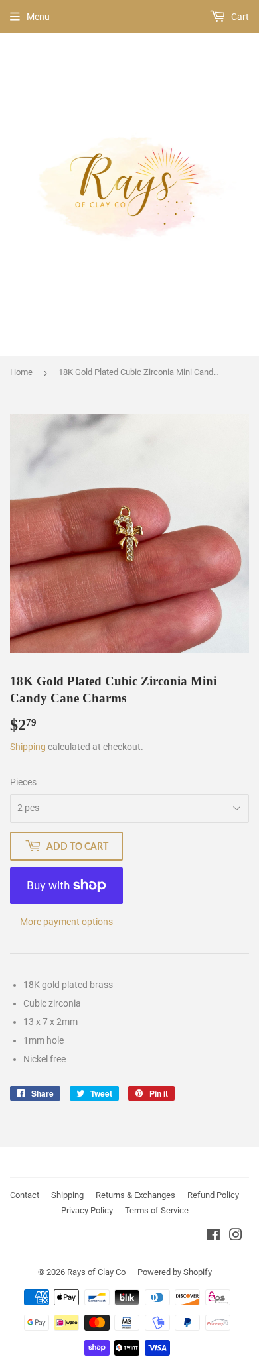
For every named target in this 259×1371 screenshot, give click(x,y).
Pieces (23, 782)
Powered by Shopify (174, 1272)
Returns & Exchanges (135, 1195)
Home (21, 372)
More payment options (66, 921)
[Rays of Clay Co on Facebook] (213, 1236)
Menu (38, 16)
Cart (239, 16)
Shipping (28, 746)
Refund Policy (213, 1195)
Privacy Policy (87, 1210)
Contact (24, 1195)
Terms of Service (157, 1210)
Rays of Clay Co (96, 1272)
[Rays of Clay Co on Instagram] (235, 1236)
